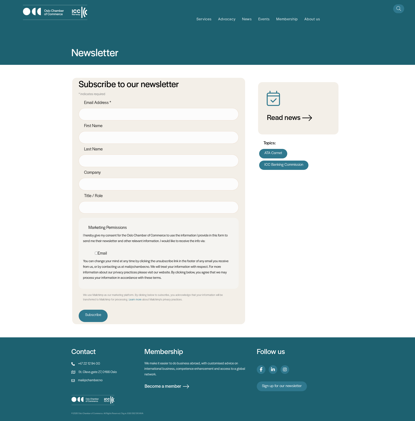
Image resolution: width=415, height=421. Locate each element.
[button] (398, 8)
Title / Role (93, 196)
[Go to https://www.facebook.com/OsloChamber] (261, 369)
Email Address (97, 103)
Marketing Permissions (107, 228)
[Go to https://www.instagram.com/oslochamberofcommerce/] (285, 369)
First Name (93, 126)
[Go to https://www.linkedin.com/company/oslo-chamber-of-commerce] (273, 369)
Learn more (135, 299)
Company (92, 173)
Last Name (93, 149)
